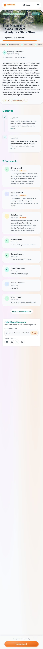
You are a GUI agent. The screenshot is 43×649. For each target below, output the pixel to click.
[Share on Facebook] (6, 342)
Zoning (6, 100)
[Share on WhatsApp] (17, 342)
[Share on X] (12, 342)
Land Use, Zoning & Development (14, 14)
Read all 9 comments (21, 311)
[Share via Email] (22, 342)
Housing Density (17, 100)
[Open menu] (38, 5)
